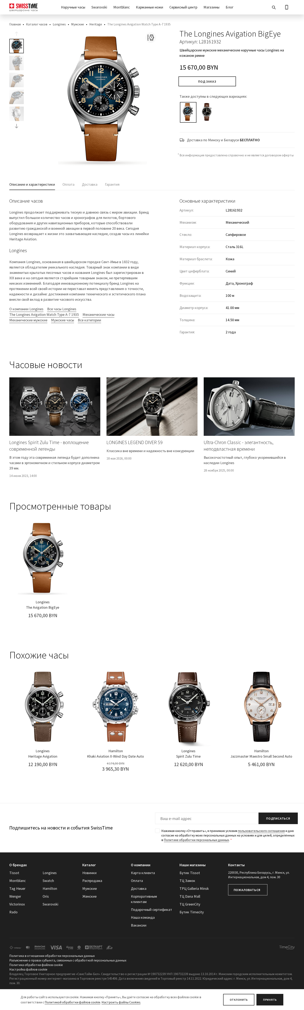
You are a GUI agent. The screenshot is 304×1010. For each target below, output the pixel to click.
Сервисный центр (183, 7)
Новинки (89, 872)
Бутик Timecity (192, 912)
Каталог (89, 865)
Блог (229, 7)
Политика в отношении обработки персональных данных (52, 956)
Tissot (14, 872)
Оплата (137, 880)
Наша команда (143, 917)
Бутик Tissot (190, 872)
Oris (46, 896)
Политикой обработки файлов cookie (72, 1002)
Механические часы (98, 314)
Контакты (236, 865)
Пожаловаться (247, 890)
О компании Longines (26, 309)
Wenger (15, 896)
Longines (59, 24)
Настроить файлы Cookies (121, 1002)
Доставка (138, 888)
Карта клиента (143, 872)
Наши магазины (193, 865)
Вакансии (138, 925)
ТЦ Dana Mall (190, 896)
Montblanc (121, 7)
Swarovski (99, 7)
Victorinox (17, 904)
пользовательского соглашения (261, 831)
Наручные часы (73, 7)
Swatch (48, 880)
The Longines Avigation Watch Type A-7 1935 (44, 314)
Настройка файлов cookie (28, 969)
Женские (89, 896)
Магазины (211, 7)
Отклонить (239, 1000)
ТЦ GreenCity (190, 904)
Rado (13, 912)
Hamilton (50, 888)
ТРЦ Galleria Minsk (194, 888)
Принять (270, 1000)
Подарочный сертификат (151, 909)
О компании (140, 865)
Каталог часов (36, 24)
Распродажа (92, 880)
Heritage (95, 24)
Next (17, 126)
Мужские (77, 24)
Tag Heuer (17, 888)
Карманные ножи (149, 7)
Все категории (89, 320)
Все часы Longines (61, 309)
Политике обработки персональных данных (196, 840)
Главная (15, 24)
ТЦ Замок (187, 880)
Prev (17, 34)
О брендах (18, 865)
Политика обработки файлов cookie (36, 965)
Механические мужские (28, 320)
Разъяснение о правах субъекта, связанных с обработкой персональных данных (67, 960)
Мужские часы (62, 320)
